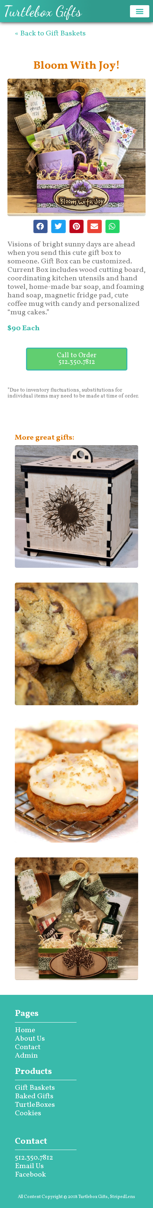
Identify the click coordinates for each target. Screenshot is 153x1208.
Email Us (29, 1166)
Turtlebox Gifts (43, 11)
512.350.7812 (34, 1158)
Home (25, 1030)
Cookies (28, 1113)
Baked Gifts (34, 1096)
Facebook (30, 1175)
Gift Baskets (35, 1088)
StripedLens (122, 1197)
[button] (139, 11)
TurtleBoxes (35, 1105)
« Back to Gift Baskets (50, 33)
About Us (30, 1039)
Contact (27, 1047)
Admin (26, 1056)
